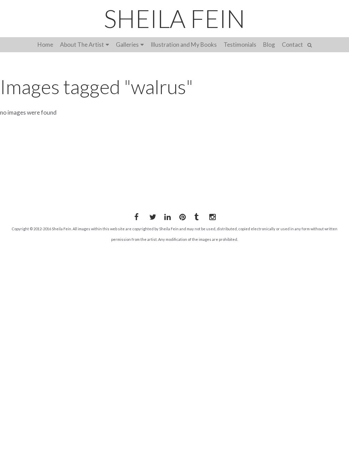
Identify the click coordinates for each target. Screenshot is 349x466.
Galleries (127, 44)
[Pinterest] (181, 215)
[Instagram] (211, 215)
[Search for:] (310, 44)
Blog (269, 44)
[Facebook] (136, 215)
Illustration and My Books (184, 44)
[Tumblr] (196, 215)
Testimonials (240, 44)
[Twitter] (151, 215)
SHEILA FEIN (174, 18)
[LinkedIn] (166, 215)
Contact (292, 44)
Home (45, 44)
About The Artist (82, 44)
